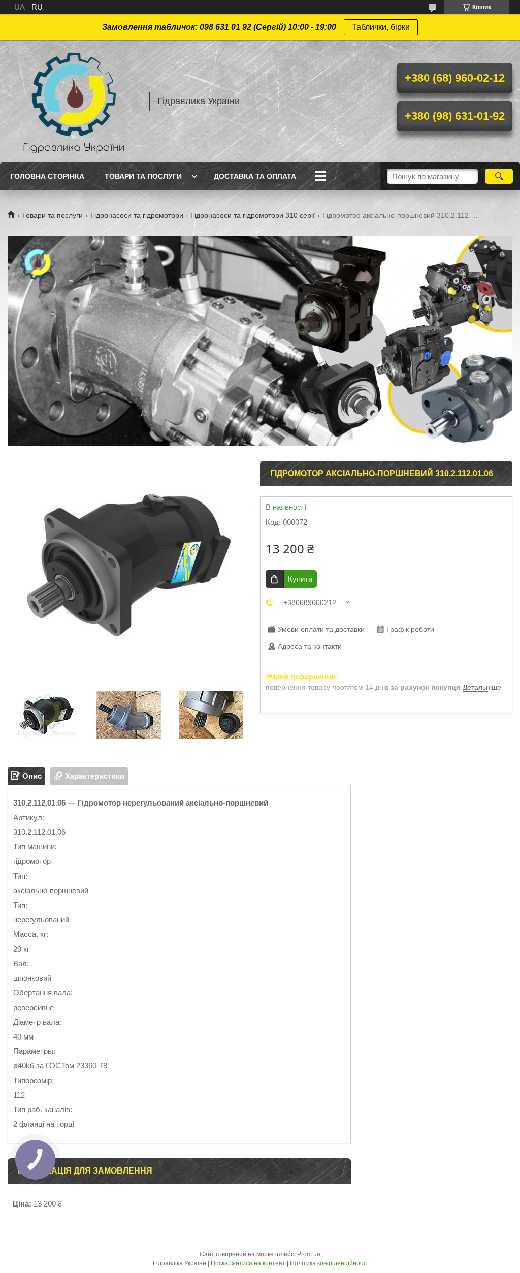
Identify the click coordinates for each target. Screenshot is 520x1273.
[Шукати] (499, 176)
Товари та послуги (143, 176)
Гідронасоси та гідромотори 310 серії (252, 215)
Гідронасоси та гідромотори (136, 215)
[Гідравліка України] (74, 101)
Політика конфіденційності (329, 1263)
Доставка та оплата (255, 176)
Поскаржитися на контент (248, 1263)
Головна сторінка (47, 176)
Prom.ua (308, 1254)
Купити (300, 579)
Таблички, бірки (381, 27)
